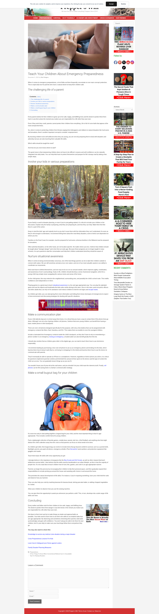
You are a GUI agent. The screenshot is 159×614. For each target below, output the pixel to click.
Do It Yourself (69, 18)
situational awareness (60, 285)
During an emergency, (56, 337)
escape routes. (93, 289)
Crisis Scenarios (107, 18)
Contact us (90, 611)
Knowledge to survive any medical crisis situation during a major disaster (51, 534)
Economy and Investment (87, 18)
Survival (57, 18)
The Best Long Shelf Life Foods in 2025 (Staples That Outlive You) (123, 296)
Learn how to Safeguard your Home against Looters (45, 543)
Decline (123, 4)
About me (98, 611)
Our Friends (121, 18)
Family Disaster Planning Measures (39, 547)
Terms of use (82, 611)
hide (39, 96)
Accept (111, 4)
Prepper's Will (73, 611)
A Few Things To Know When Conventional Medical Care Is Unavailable (51, 554)
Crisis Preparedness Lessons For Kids (40, 538)
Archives (117, 107)
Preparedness (46, 18)
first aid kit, (73, 449)
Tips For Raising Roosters (37, 555)
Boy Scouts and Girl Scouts (73, 460)
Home (35, 18)
